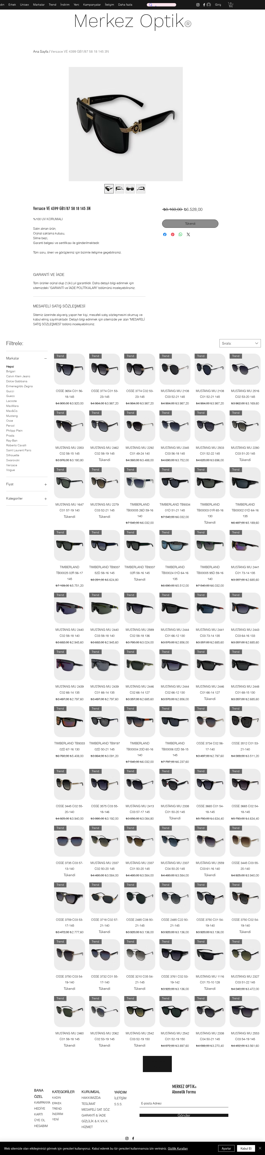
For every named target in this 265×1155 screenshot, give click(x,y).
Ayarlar (226, 1148)
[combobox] (240, 343)
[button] (231, 4)
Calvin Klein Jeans (18, 376)
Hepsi (10, 366)
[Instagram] (198, 5)
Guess (10, 396)
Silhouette (12, 455)
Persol (10, 425)
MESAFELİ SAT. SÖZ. (96, 1109)
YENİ (55, 1119)
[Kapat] (260, 1148)
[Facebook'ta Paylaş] (164, 234)
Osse (9, 420)
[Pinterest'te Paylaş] (172, 234)
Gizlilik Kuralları (178, 1148)
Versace (11, 465)
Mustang (12, 416)
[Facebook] (133, 1138)
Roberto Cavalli (16, 445)
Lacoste (11, 401)
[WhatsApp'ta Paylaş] (180, 234)
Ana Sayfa (40, 51)
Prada (10, 435)
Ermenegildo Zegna (19, 386)
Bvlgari (10, 371)
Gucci (10, 391)
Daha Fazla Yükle (157, 1064)
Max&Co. (12, 411)
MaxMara (12, 406)
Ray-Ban (11, 440)
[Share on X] (188, 234)
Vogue (10, 470)
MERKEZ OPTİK (184, 1086)
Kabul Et (246, 1148)
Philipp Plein (14, 430)
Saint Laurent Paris (18, 450)
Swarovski (12, 460)
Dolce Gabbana (16, 381)
